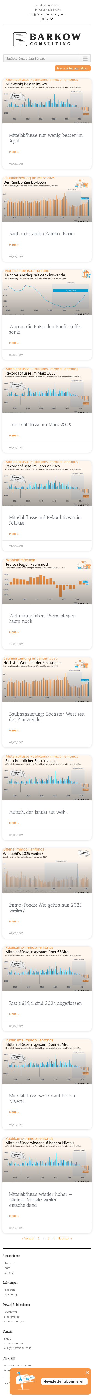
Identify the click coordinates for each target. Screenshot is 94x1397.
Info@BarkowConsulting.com (47, 14)
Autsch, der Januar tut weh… (38, 812)
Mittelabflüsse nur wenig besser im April (46, 138)
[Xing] (48, 18)
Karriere (8, 1272)
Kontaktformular (13, 1343)
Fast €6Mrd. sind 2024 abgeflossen (45, 1003)
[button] (87, 1372)
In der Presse (11, 1316)
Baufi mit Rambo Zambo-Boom (42, 233)
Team (6, 1267)
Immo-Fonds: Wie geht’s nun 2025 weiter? (45, 907)
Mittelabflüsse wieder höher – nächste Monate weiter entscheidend (40, 1199)
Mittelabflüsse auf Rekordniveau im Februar (45, 520)
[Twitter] (51, 18)
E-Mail (7, 1338)
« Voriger (28, 1238)
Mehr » (14, 151)
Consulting (10, 1294)
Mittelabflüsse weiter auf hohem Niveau (43, 1098)
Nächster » (65, 1238)
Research (9, 1289)
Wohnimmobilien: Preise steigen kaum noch (42, 618)
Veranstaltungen (13, 1321)
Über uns (9, 1263)
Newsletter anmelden (72, 68)
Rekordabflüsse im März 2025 (40, 424)
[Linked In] (43, 18)
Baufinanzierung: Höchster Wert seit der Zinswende (47, 716)
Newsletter (10, 1312)
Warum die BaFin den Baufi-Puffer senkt (45, 329)
